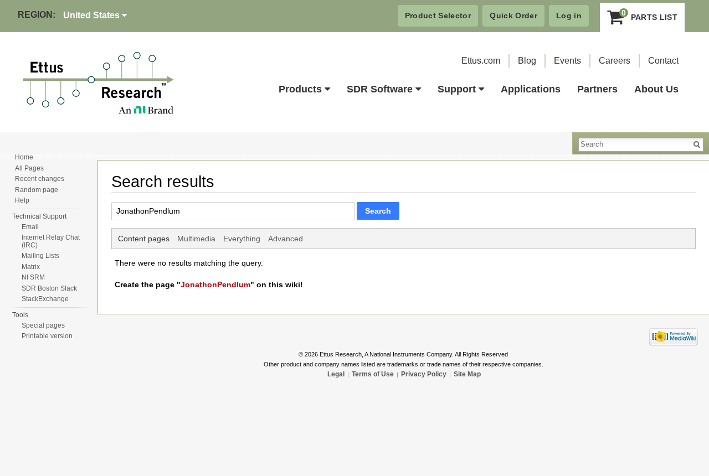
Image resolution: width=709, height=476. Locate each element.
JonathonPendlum (215, 284)
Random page (36, 190)
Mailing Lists (40, 256)
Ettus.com (480, 60)
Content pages (143, 238)
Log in (569, 15)
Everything (241, 238)
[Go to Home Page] (98, 83)
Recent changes (39, 179)
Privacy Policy (423, 374)
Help (22, 200)
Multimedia (196, 238)
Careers (614, 60)
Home (24, 157)
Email (30, 227)
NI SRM (33, 277)
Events (567, 60)
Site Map (467, 374)
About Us (656, 89)
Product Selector (438, 15)
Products (300, 89)
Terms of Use (373, 374)
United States (92, 15)
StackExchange (45, 299)
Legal (336, 374)
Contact (663, 60)
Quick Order (513, 15)
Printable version (47, 336)
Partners (597, 89)
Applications (531, 89)
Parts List (649, 14)
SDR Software (380, 89)
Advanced (285, 238)
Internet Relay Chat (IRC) (51, 241)
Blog (527, 60)
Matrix (31, 267)
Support (457, 89)
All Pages (29, 168)
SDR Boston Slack (49, 288)
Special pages (43, 325)
